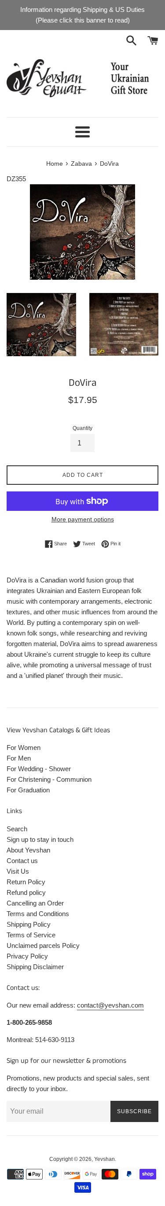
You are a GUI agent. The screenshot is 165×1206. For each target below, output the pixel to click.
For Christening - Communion (49, 779)
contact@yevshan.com (110, 1005)
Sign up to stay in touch (40, 839)
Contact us (22, 860)
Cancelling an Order (35, 903)
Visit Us (18, 871)
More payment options (82, 519)
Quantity (82, 428)
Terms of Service (31, 935)
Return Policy (26, 882)
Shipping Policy (29, 924)
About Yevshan (28, 850)
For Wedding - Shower (39, 768)
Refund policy (26, 892)
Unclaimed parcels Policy (43, 945)
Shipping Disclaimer (35, 966)
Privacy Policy (27, 956)
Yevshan (104, 1159)
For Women (23, 747)
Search (17, 829)
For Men (19, 758)
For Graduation (28, 790)
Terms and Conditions (38, 913)
